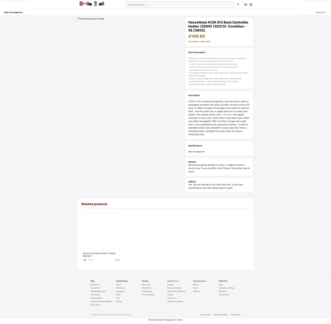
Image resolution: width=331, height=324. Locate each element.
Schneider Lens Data (226, 288)
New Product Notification (176, 291)
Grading (170, 295)
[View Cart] (251, 4)
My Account (146, 285)
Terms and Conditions (175, 301)
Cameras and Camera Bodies (101, 301)
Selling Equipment (200, 281)
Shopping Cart (147, 291)
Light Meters (95, 295)
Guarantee (171, 298)
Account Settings (148, 295)
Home (221, 285)
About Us (196, 291)
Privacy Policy (206, 315)
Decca (118, 285)
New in (195, 288)
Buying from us (173, 281)
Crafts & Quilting (96, 298)
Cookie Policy (235, 315)
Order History (146, 288)
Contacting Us (224, 295)
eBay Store (223, 291)
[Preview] (85, 260)
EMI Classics (120, 288)
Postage (170, 285)
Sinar (118, 298)
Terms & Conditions (221, 315)
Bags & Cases (95, 305)
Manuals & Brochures (98, 291)
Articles (195, 285)
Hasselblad (120, 291)
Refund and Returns (174, 288)
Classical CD (95, 288)
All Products (95, 285)
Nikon (118, 295)
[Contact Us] (245, 4)
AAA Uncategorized (13, 12)
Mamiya (119, 301)
